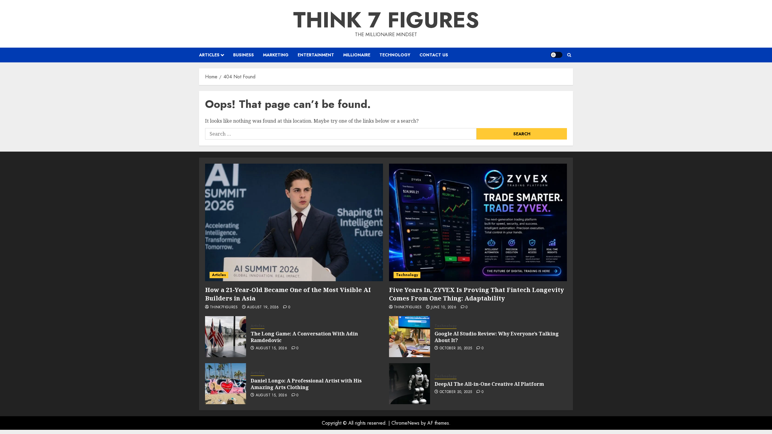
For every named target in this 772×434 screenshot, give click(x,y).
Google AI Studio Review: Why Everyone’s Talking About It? (497, 337)
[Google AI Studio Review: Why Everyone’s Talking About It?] (409, 336)
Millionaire (356, 55)
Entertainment (316, 55)
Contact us (433, 55)
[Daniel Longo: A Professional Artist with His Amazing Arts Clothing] (225, 383)
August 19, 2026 (263, 307)
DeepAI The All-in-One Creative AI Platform (489, 384)
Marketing (276, 55)
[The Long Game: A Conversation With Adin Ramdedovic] (225, 336)
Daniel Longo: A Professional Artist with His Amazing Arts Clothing (306, 384)
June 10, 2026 (443, 307)
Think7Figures (224, 307)
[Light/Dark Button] (556, 55)
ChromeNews (405, 423)
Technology (394, 55)
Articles (209, 55)
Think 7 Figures (386, 20)
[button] (569, 55)
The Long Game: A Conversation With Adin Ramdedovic (304, 337)
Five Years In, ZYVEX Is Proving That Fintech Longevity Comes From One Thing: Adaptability (476, 294)
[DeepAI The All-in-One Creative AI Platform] (409, 383)
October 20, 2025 (456, 348)
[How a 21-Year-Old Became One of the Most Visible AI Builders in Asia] (294, 222)
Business (243, 55)
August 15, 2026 (271, 348)
